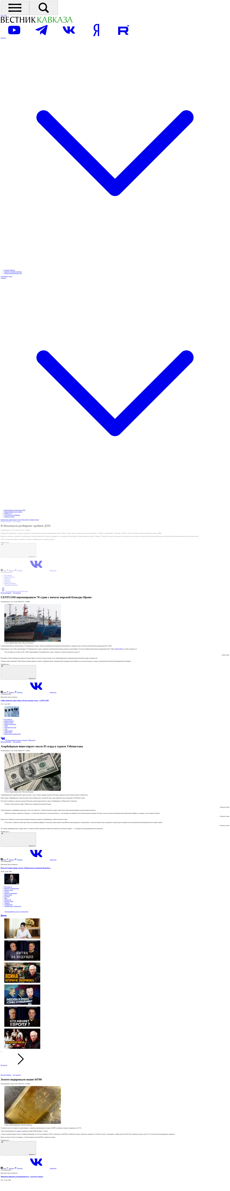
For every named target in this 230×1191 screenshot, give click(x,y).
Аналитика (4, 276)
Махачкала (7, 581)
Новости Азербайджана (11, 888)
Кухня (37, 520)
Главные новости (9, 270)
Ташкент (7, 903)
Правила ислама (9, 516)
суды (5, 729)
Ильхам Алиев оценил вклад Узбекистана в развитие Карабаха (25, 868)
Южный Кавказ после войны (13, 512)
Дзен (4, 570)
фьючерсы (7, 1042)
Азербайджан (8, 904)
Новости (12, 570)
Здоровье (32, 520)
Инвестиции (8, 895)
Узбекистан (7, 900)
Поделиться (31, 556)
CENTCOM (118, 649)
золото (19, 969)
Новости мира (8, 722)
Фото (23, 520)
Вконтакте (53, 570)
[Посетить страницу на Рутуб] (123, 36)
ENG (5, 16)
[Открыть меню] (15, 8)
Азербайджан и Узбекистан (12, 906)
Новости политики (10, 724)
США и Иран (8, 730)
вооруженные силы (10, 727)
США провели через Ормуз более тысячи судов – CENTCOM (25, 700)
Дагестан (7, 580)
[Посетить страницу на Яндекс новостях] (96, 36)
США (6, 726)
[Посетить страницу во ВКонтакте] (69, 36)
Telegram (20, 570)
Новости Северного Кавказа (13, 271)
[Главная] (37, 22)
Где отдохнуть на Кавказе (12, 515)
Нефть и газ (8, 513)
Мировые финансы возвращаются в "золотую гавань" (22, 1015)
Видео (27, 520)
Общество (7, 578)
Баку (5, 898)
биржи (6, 1040)
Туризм (6, 891)
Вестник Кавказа (6, 521)
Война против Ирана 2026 (12, 734)
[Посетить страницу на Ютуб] (14, 36)
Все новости (17, 521)
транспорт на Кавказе (11, 585)
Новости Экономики (10, 893)
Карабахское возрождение (9, 520)
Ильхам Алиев (8, 901)
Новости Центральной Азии (13, 273)
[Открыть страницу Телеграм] (41, 36)
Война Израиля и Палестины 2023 (14, 510)
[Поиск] (43, 8)
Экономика (7, 1043)
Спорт (19, 520)
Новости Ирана (9, 721)
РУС (2, 16)
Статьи (10, 276)
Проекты (7, 896)
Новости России (9, 577)
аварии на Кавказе (10, 583)
